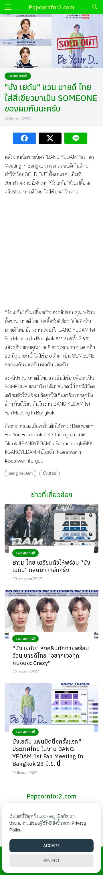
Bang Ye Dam (20, 473)
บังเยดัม (49, 473)
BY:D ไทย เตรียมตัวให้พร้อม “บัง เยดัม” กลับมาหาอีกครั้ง (51, 566)
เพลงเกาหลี (17, 76)
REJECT (51, 860)
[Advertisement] (51, 252)
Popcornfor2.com (51, 7)
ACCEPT (51, 845)
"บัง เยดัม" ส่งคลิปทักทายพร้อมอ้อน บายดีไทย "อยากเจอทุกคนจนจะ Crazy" (50, 655)
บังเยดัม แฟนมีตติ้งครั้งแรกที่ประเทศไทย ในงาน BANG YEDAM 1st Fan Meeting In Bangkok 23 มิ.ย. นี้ (47, 752)
